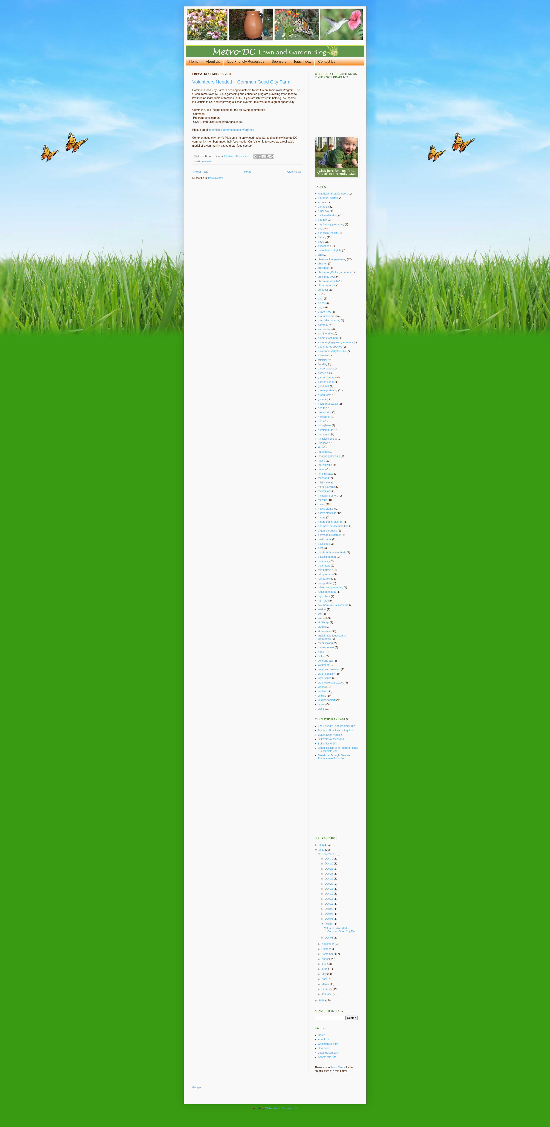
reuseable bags (327, 591)
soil (320, 613)
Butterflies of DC (327, 743)
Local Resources (328, 1052)
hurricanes (324, 434)
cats (320, 254)
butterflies (323, 246)
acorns (322, 202)
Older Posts (294, 171)
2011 (322, 849)
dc (319, 294)
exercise (323, 355)
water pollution (326, 673)
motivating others (328, 495)
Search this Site (327, 1057)
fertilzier (322, 359)
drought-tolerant (327, 316)
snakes (322, 609)
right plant (324, 600)
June (325, 969)
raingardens (325, 583)
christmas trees (327, 276)
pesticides (324, 543)
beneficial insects (328, 232)
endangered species (330, 346)
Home (194, 61)
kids (320, 447)
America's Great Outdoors (333, 193)
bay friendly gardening (331, 224)
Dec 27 (329, 873)
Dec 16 (329, 893)
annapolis (324, 206)
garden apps (325, 368)
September (328, 953)
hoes (321, 421)
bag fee (322, 219)
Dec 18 (329, 888)
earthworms (325, 329)
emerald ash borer (328, 338)
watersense (325, 678)
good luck (323, 386)
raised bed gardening (330, 587)
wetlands (323, 691)
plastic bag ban (327, 556)
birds (321, 241)
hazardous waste (328, 403)
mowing (322, 499)
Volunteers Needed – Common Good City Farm (241, 82)
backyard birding (328, 215)
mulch (321, 504)
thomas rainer (326, 647)
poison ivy (324, 561)
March (326, 984)
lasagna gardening (329, 456)
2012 (322, 844)
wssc (321, 708)
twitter (321, 656)
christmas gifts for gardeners (334, 272)
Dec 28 (329, 868)
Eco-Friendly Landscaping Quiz (336, 726)
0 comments (241, 156)
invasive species (327, 438)
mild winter (324, 482)
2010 (322, 1000)
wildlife (322, 695)
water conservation (329, 669)
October (327, 949)
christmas (323, 267)
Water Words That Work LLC (281, 1108)
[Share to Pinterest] (272, 156)
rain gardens (325, 574)
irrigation (323, 443)
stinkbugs (323, 622)
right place (324, 596)
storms (322, 626)
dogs (321, 307)
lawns (321, 460)
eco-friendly (325, 333)
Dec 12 (329, 903)
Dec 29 (329, 863)
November (328, 943)
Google (196, 1087)
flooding (322, 364)
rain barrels (324, 569)
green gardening (328, 390)
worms (322, 704)
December (328, 854)
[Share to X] (263, 156)
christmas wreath (328, 281)
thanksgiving (325, 643)
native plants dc (327, 513)
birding (322, 237)
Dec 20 (329, 883)
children (322, 263)
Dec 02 (329, 923)
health (321, 408)
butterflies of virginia (329, 250)
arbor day (323, 211)
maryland (323, 478)
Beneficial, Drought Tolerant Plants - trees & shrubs (334, 757)
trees (321, 651)
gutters (322, 399)
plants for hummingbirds (332, 552)
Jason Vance (337, 1067)
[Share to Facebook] (268, 156)
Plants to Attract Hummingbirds (336, 730)
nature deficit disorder (330, 521)
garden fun (324, 373)
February (327, 989)
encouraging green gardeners (335, 342)
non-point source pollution (333, 526)
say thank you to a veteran (333, 605)
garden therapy (327, 377)
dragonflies (324, 311)
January (327, 994)
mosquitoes (325, 491)
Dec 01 (329, 937)
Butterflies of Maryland (331, 739)
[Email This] (255, 156)
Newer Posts (200, 171)
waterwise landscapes (331, 682)
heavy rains (325, 412)
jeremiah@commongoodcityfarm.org (231, 129)
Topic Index (302, 61)
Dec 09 (329, 908)
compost (323, 289)
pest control (325, 539)
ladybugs (323, 451)
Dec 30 (329, 858)
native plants (325, 508)
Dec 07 (329, 913)
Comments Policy (328, 1043)
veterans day (325, 660)
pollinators (324, 565)
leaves (322, 469)
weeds (322, 686)
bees (321, 228)
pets (320, 548)
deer (320, 298)
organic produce (327, 530)
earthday (323, 325)
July (324, 964)
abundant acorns (328, 197)
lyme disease (325, 473)
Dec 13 (329, 898)
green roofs (324, 394)
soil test (322, 618)
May (324, 974)
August (326, 959)
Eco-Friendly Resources (245, 61)
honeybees (324, 425)
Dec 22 (329, 878)
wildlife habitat (326, 700)
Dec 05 (329, 918)
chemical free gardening (332, 259)
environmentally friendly (332, 351)
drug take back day (329, 320)
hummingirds (325, 429)
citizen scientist (327, 285)
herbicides (324, 416)
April (325, 979)
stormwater (324, 631)
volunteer (207, 161)
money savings (327, 486)
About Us (213, 61)
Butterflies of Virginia (330, 734)
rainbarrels (324, 578)
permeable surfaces (329, 534)
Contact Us (326, 61)
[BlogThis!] (259, 156)
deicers (322, 303)
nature (321, 517)
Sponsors (279, 61)
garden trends (326, 381)
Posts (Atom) (215, 177)
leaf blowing (325, 464)
